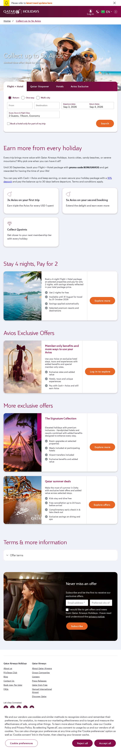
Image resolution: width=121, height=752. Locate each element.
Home (7, 20)
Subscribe (77, 626)
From (11, 105)
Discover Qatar (39, 696)
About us (8, 668)
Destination (42, 105)
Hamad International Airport (42, 690)
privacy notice (96, 616)
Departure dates (69, 104)
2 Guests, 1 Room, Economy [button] (24, 115)
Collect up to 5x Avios (28, 20)
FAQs (6, 689)
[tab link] (79, 86)
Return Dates (94, 104)
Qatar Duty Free (39, 685)
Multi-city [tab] (45, 97)
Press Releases (39, 681)
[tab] (15, 86)
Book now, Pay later (13, 685)
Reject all (82, 743)
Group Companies (41, 672)
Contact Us (9, 681)
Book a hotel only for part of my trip (28, 123)
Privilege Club (10, 672)
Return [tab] (15, 97)
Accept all (105, 743)
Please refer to (31, 3)
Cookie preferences (21, 743)
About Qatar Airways (42, 668)
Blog (6, 676)
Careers (36, 676)
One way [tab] (29, 97)
